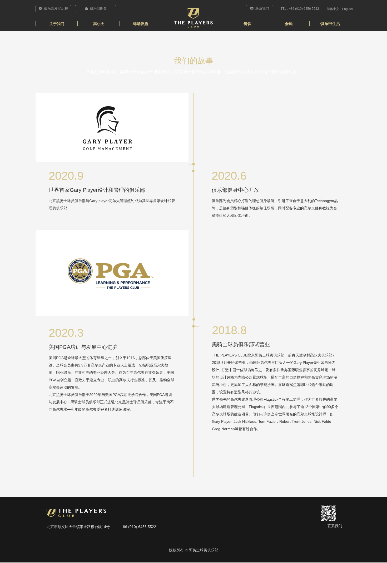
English (347, 9)
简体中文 (333, 9)
